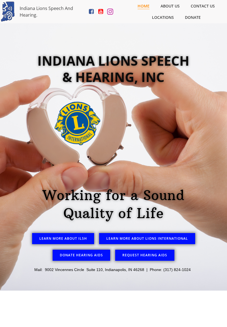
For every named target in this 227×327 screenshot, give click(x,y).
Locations (163, 17)
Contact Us (203, 6)
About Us (170, 6)
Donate (193, 17)
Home (143, 6)
